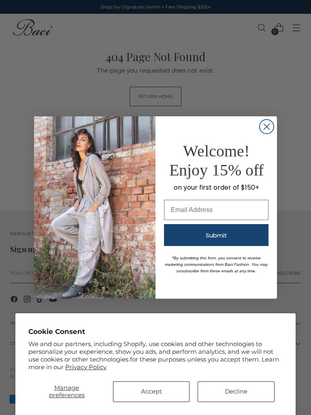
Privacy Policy (86, 367)
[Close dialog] (267, 127)
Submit (216, 235)
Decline (236, 391)
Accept (151, 391)
